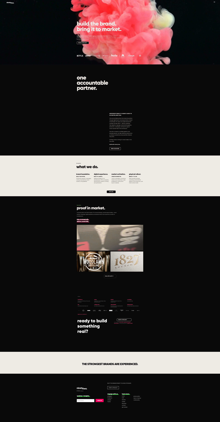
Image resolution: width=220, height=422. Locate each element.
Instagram (109, 396)
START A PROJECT (82, 42)
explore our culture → (82, 314)
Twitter (109, 401)
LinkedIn (109, 399)
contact (124, 405)
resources (124, 403)
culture (123, 401)
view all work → (109, 276)
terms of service (137, 398)
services (124, 399)
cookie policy (137, 400)
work (123, 397)
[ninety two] (10, 2)
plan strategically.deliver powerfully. (83, 220)
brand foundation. (83, 174)
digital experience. (101, 174)
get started (124, 407)
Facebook (109, 398)
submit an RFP (130, 323)
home (123, 396)
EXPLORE (111, 191)
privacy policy (137, 396)
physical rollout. (135, 174)
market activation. (118, 174)
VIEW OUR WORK (115, 148)
